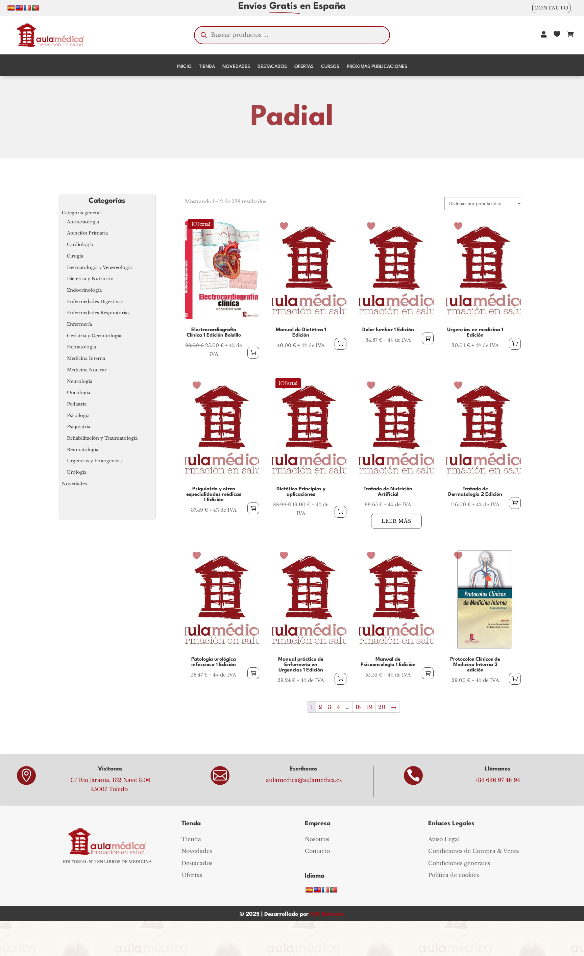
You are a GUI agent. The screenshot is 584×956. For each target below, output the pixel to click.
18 (358, 707)
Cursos (330, 66)
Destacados (272, 66)
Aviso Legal (444, 839)
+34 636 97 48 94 (497, 780)
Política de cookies (453, 875)
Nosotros (317, 839)
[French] (27, 8)
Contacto (551, 8)
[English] (19, 8)
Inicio (184, 66)
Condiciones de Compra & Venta (473, 851)
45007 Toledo (109, 789)
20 (381, 707)
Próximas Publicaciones (377, 66)
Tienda (207, 66)
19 (369, 707)
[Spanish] (11, 8)
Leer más (396, 521)
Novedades (236, 66)
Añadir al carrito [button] (253, 353)
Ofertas (304, 66)
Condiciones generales (459, 863)
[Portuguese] (35, 8)
